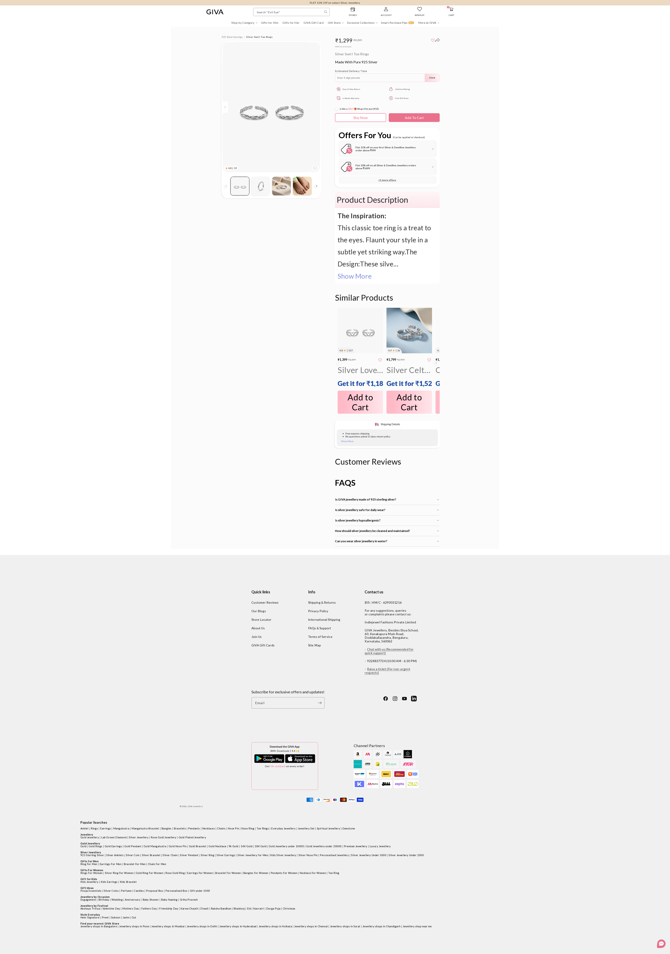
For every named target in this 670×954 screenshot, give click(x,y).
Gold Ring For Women (149, 872)
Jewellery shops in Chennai (311, 926)
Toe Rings (262, 828)
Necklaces (208, 828)
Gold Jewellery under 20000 (324, 846)
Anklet (84, 828)
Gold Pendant (132, 846)
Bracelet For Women (228, 872)
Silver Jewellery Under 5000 (368, 855)
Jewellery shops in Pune (134, 926)
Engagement (88, 899)
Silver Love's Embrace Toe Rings (360, 376)
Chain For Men (157, 864)
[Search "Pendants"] (326, 12)
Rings (94, 828)
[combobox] (291, 12)
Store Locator (261, 619)
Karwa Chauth (189, 908)
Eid (249, 908)
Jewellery (86, 834)
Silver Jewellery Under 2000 (406, 855)
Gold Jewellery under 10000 (286, 846)
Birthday (103, 899)
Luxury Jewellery (380, 846)
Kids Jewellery (89, 881)
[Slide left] (226, 186)
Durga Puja (273, 908)
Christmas (289, 908)
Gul (134, 917)
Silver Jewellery (139, 837)
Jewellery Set (306, 828)
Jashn (125, 917)
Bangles (166, 828)
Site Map (314, 645)
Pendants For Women (284, 872)
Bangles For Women (255, 872)
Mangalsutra (121, 828)
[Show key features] (225, 107)
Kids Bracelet (128, 881)
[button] (244, 23)
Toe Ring (333, 872)
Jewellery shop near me (417, 926)
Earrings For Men (111, 864)
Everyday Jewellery (283, 828)
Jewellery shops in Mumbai (168, 926)
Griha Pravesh (189, 899)
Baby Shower (151, 899)
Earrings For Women (200, 872)
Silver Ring (207, 855)
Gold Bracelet (197, 846)
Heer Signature (89, 917)
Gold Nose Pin (178, 846)
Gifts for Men (89, 861)
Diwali (204, 908)
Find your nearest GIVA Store (99, 923)
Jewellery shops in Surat (345, 926)
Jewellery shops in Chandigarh (381, 926)
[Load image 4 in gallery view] (302, 186)
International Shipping (324, 619)
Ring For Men (88, 864)
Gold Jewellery (89, 837)
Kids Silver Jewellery (283, 855)
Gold (83, 846)
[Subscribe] (321, 703)
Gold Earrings (113, 846)
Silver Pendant (189, 855)
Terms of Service (320, 637)
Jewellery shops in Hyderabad (237, 926)
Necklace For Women (313, 872)
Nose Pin (233, 828)
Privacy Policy (318, 611)
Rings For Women (91, 872)
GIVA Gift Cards (263, 645)
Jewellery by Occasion (95, 896)
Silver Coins (111, 890)
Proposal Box (154, 890)
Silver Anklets (115, 855)
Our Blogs (258, 611)
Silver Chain (170, 855)
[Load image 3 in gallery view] (281, 186)
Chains (221, 828)
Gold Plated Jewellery (192, 837)
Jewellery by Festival (94, 905)
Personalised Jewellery (334, 855)
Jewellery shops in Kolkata (275, 926)
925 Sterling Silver (92, 855)
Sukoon (115, 917)
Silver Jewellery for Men (252, 855)
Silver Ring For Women (119, 872)
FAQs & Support (319, 628)
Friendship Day (168, 908)
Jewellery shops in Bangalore (98, 926)
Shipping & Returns (322, 602)
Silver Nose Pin (308, 855)
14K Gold (246, 846)
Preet (105, 917)
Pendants (194, 828)
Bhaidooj (239, 908)
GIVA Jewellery (195, 806)
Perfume (126, 890)
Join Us (256, 637)
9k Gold (233, 846)
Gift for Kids (88, 879)
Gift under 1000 (200, 890)
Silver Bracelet (151, 855)
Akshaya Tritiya (90, 908)
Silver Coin (133, 855)
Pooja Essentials (91, 890)
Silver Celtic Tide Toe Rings (409, 376)
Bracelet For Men (135, 864)
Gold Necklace (217, 846)
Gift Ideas (87, 887)
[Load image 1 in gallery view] (239, 186)
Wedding (117, 899)
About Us (258, 628)
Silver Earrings (226, 855)
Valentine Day (111, 908)
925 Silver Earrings (232, 37)
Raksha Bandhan (221, 908)
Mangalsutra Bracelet (145, 828)
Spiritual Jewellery (328, 828)
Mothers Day (130, 908)
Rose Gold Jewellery (163, 837)
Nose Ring (247, 828)
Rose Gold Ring (175, 872)
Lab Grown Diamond (113, 837)
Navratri (258, 908)
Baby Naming (169, 899)
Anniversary (132, 899)
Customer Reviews (265, 602)
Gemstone (348, 828)
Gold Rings (95, 846)
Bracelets (180, 828)
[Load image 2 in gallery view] (260, 186)
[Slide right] (316, 186)
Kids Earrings (109, 881)
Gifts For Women (91, 870)
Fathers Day (149, 908)
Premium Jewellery (355, 846)
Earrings (105, 828)
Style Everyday (90, 914)
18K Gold (260, 846)
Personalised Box (176, 890)
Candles (139, 890)
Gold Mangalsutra (155, 846)
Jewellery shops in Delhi (202, 926)
